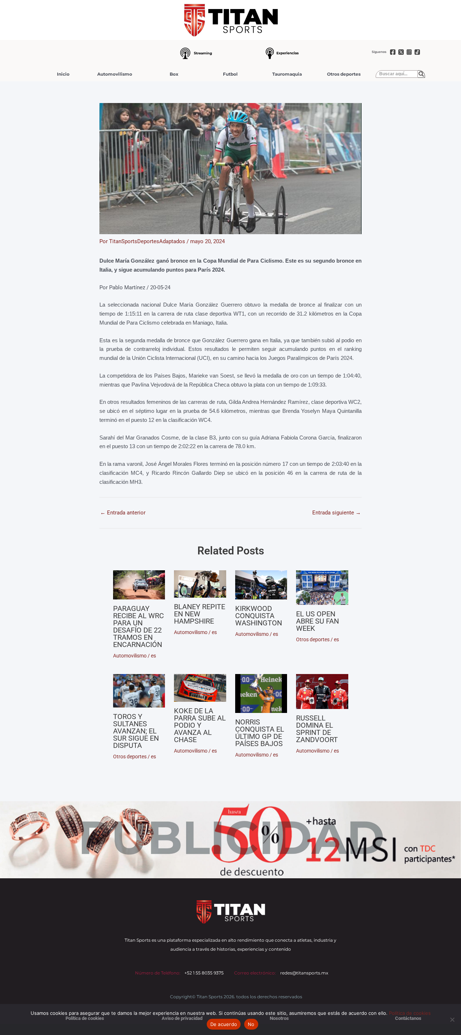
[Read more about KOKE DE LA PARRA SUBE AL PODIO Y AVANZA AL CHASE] (200, 688)
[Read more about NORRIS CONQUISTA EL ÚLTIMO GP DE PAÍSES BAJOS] (261, 693)
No (251, 1024)
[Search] (421, 74)
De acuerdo (223, 1024)
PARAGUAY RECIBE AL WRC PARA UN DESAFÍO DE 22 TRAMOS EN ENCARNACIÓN (138, 626)
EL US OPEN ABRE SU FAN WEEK (317, 621)
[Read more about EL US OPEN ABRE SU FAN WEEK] (322, 587)
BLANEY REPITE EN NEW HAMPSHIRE (199, 613)
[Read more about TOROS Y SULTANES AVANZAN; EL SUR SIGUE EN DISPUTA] (139, 691)
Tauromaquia (287, 74)
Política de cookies (410, 1013)
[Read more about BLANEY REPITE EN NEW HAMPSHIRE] (200, 584)
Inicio (63, 74)
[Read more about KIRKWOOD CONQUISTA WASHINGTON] (261, 584)
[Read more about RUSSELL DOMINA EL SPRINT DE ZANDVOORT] (322, 691)
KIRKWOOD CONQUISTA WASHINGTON (258, 615)
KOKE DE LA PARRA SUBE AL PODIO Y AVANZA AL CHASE (200, 725)
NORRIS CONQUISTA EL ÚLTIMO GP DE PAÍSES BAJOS (259, 733)
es (153, 656)
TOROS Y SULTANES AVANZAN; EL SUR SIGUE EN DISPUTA (136, 731)
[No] (452, 1019)
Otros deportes (344, 74)
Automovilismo (114, 74)
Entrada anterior (123, 513)
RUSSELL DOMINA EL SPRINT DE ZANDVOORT (317, 729)
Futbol (230, 74)
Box (174, 74)
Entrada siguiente (336, 513)
